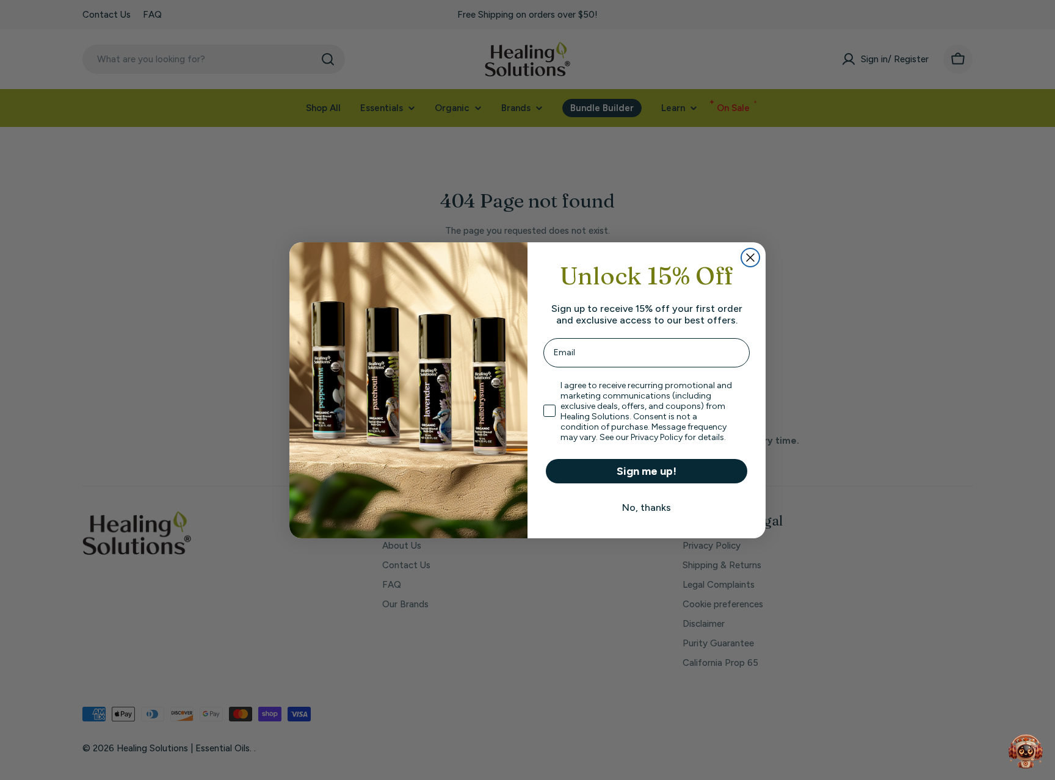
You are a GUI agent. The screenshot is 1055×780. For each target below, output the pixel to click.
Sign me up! (646, 471)
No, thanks (646, 507)
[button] (1025, 750)
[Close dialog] (750, 257)
